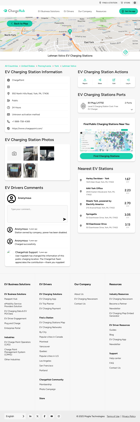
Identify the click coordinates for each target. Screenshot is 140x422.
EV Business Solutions (15, 294)
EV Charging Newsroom (86, 299)
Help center (115, 358)
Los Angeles (45, 361)
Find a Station (46, 317)
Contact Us (79, 303)
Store (127, 3)
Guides (112, 330)
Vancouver (44, 346)
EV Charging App (47, 299)
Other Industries (12, 359)
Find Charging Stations (106, 156)
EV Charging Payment (50, 308)
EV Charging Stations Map (52, 322)
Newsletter (114, 308)
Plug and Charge (12, 323)
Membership (45, 384)
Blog (111, 334)
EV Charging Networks (50, 327)
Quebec (43, 351)
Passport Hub (10, 299)
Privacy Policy (129, 416)
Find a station (109, 3)
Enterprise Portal (12, 328)
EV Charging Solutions (50, 294)
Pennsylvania (44, 66)
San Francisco (46, 365)
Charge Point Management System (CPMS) (14, 352)
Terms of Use (113, 416)
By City (42, 332)
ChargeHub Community (51, 379)
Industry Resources (119, 294)
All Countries (11, 66)
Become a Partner (118, 303)
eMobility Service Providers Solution (13, 305)
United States (28, 66)
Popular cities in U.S (49, 356)
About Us (78, 294)
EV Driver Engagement (15, 318)
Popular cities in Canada (51, 337)
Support (113, 353)
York (56, 66)
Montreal (43, 341)
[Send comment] (64, 219)
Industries (9, 337)
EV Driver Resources (119, 325)
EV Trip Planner (46, 303)
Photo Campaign (47, 389)
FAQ (111, 363)
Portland (43, 370)
